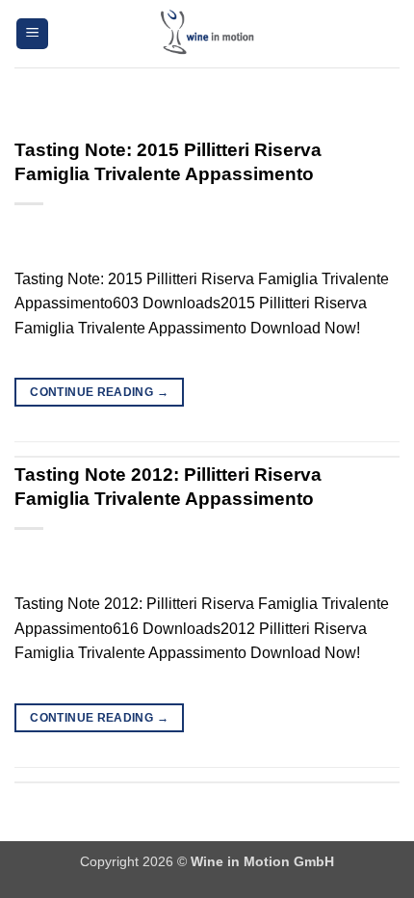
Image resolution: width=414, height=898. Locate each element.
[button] (32, 34)
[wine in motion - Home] (207, 33)
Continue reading (99, 392)
